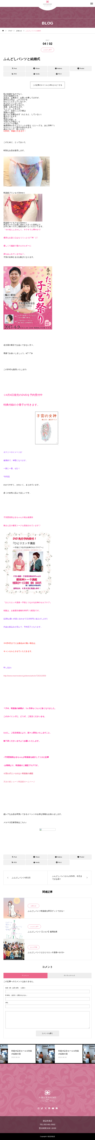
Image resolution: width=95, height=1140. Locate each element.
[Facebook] (49, 1108)
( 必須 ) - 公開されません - (16, 995)
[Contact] (57, 1108)
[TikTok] (42, 1108)
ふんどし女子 (47, 50)
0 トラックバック (69, 975)
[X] (46, 1108)
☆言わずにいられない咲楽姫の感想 (18, 773)
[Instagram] (38, 1108)
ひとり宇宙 (33, 947)
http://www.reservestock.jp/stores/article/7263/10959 (24, 676)
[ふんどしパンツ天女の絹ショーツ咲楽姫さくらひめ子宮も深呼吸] (47, 1096)
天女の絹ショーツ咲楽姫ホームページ (19, 782)
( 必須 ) (15, 988)
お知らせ (33, 906)
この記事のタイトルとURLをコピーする (47, 85)
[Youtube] (53, 1108)
